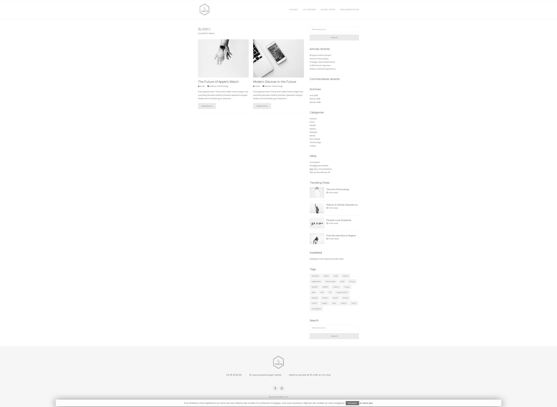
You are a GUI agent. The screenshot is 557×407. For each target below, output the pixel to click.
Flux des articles (319, 165)
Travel (312, 145)
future (352, 281)
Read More (207, 106)
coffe (336, 276)
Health (313, 125)
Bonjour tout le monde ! (321, 55)
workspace (316, 309)
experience (316, 281)
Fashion (313, 118)
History (213, 86)
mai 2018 (314, 95)
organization (342, 292)
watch (343, 303)
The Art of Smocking (319, 58)
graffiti (315, 287)
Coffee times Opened (320, 65)
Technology (222, 86)
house (346, 287)
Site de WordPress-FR (320, 172)
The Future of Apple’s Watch (218, 81)
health (325, 287)
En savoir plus (366, 403)
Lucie (202, 86)
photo (325, 298)
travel (314, 303)
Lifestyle (313, 132)
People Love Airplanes (338, 220)
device (345, 276)
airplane (315, 276)
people (314, 298)
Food (312, 122)
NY (330, 292)
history (336, 287)
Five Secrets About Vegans (341, 235)
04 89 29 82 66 (234, 374)
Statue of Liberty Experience (323, 68)
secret (335, 298)
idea (313, 292)
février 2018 (315, 98)
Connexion (315, 162)
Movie (268, 86)
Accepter (352, 403)
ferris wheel (330, 281)
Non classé (315, 139)
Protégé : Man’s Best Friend (322, 62)
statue (345, 298)
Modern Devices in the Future (274, 81)
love (322, 292)
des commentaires (321, 169)
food (342, 281)
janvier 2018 (315, 102)
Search (334, 37)
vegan (324, 303)
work (354, 303)
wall (334, 303)
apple (326, 276)
